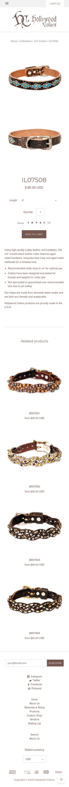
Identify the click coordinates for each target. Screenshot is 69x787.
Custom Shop (34, 715)
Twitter (36, 680)
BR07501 (34, 413)
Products (34, 711)
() (55, 3)
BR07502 (34, 486)
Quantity (28, 212)
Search (35, 734)
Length (13, 200)
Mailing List (34, 723)
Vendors (34, 719)
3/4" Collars (40, 41)
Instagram (36, 676)
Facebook (36, 684)
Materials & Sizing (35, 707)
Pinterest (36, 688)
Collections (26, 41)
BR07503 (34, 560)
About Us (34, 703)
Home (14, 41)
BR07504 (34, 633)
